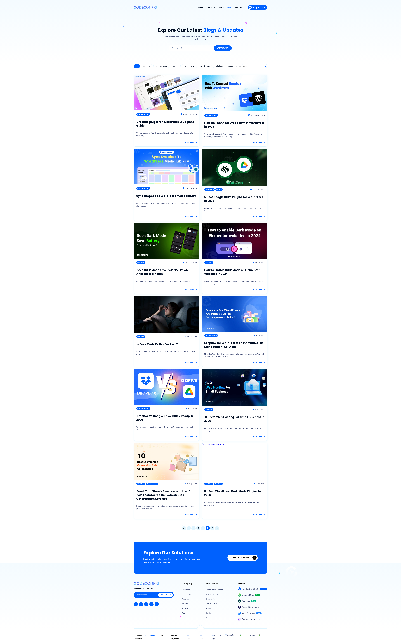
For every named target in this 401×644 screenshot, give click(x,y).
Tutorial (175, 66)
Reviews (185, 608)
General (146, 66)
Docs (208, 618)
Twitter (141, 604)
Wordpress (157, 604)
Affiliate (185, 604)
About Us (185, 599)
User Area (186, 590)
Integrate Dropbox (235, 66)
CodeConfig (150, 636)
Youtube (146, 604)
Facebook (136, 604)
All (137, 66)
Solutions (219, 66)
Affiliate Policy (212, 604)
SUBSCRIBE (222, 48)
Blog (183, 613)
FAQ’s (208, 613)
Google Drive (189, 66)
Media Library (161, 66)
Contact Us (186, 594)
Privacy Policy (212, 594)
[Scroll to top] (200, 628)
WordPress (205, 66)
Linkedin (151, 604)
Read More (189, 142)
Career (209, 608)
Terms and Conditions (215, 590)
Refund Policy (211, 599)
